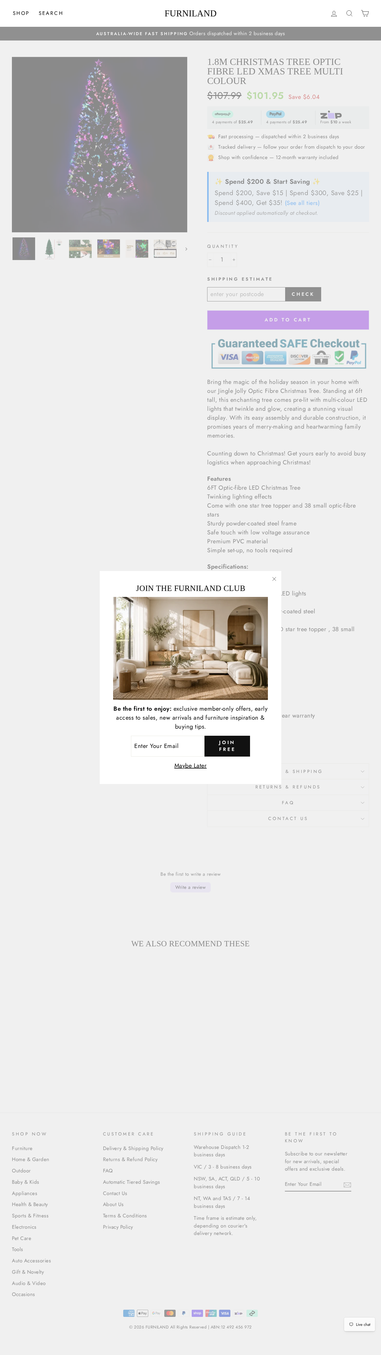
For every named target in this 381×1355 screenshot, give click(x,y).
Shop (21, 13)
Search (51, 13)
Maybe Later (190, 765)
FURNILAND (191, 13)
